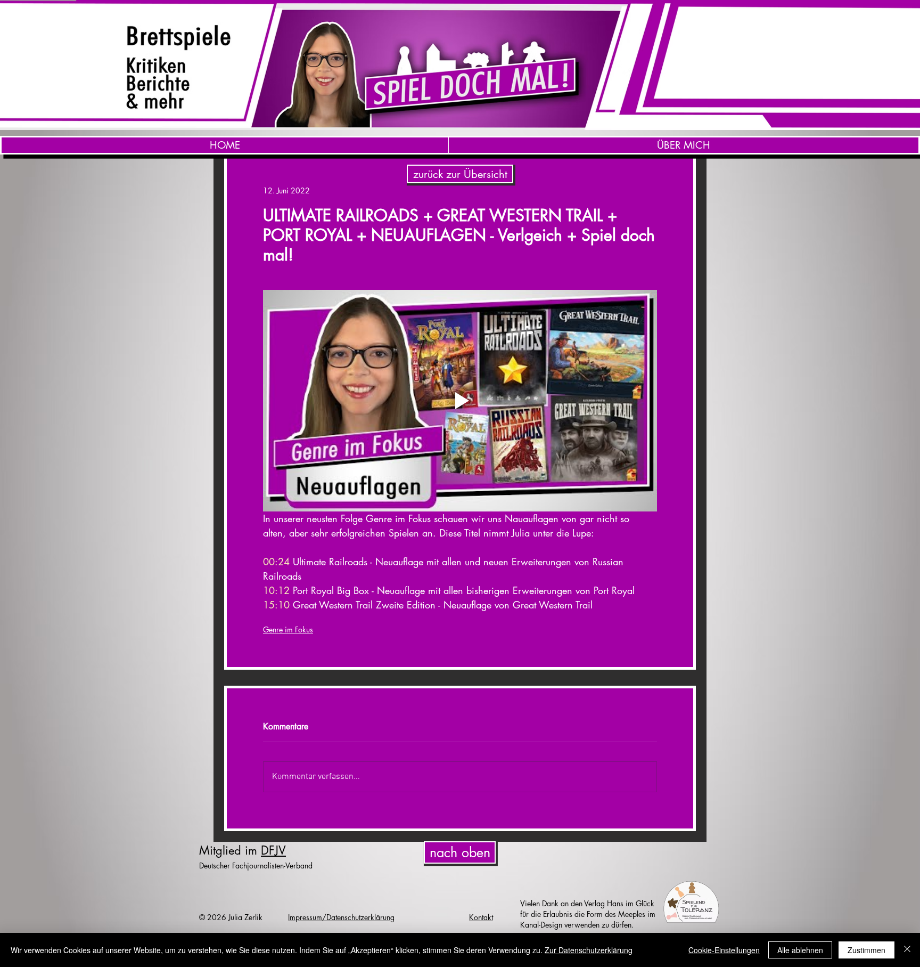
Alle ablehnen (800, 950)
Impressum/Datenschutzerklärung (341, 917)
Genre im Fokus (288, 629)
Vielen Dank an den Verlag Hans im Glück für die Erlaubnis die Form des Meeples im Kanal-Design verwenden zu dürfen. (587, 914)
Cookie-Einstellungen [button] (724, 950)
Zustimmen (866, 950)
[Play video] (460, 400)
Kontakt (481, 917)
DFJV (273, 850)
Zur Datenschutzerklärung (588, 950)
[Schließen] (907, 949)
